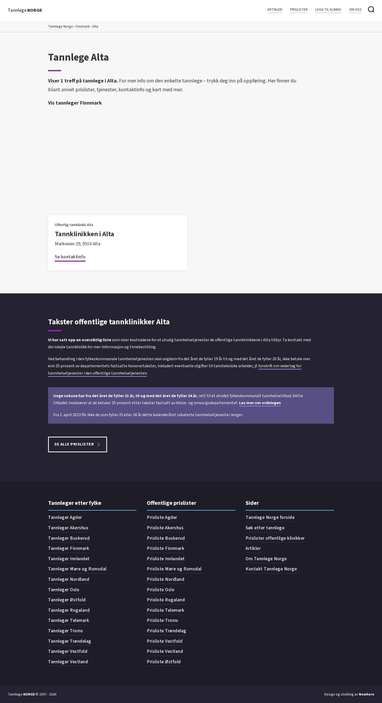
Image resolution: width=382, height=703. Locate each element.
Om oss (355, 9)
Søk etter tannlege (265, 528)
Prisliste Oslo (160, 589)
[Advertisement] (191, 147)
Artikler (274, 9)
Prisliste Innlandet (166, 559)
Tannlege (25, 10)
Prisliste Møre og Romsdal (174, 569)
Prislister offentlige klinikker (275, 538)
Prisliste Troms (162, 620)
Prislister (299, 9)
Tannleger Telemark (68, 620)
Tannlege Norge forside (270, 517)
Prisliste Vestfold (164, 641)
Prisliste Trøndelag (166, 631)
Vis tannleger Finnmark (75, 103)
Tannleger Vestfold (67, 651)
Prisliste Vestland (165, 651)
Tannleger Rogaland (69, 610)
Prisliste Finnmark (165, 548)
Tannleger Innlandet (69, 559)
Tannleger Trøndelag (69, 641)
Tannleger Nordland (68, 579)
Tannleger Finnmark (68, 548)
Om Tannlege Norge (266, 559)
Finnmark (83, 26)
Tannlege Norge (60, 26)
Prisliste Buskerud (166, 538)
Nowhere (366, 694)
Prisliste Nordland (165, 579)
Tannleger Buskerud (69, 538)
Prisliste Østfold (164, 662)
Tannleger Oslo (63, 589)
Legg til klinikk (328, 9)
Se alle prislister (74, 444)
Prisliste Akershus (165, 528)
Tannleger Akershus (68, 528)
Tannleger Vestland (68, 662)
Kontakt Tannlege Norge (271, 569)
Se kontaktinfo (70, 257)
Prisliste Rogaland (166, 600)
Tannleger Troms (65, 631)
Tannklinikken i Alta (84, 234)
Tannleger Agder (65, 517)
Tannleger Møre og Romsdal (77, 569)
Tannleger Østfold (67, 600)
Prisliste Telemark (165, 610)
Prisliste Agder (162, 517)
